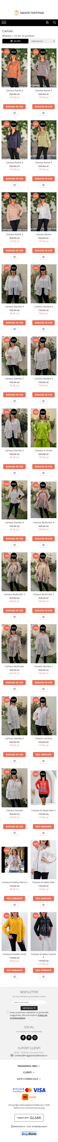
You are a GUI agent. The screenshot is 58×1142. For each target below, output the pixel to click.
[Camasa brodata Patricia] (15, 860)
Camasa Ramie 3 (43, 162)
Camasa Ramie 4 (14, 162)
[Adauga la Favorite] (14, 113)
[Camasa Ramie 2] (15, 211)
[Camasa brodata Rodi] (44, 859)
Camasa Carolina (43, 738)
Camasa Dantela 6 (43, 378)
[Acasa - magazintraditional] (29, 12)
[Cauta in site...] (54, 22)
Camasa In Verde (43, 450)
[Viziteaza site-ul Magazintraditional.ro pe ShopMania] (29, 1133)
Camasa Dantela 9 (14, 306)
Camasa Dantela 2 (14, 738)
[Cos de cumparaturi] (47, 22)
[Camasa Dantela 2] (15, 715)
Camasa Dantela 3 (43, 666)
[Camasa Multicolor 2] (44, 571)
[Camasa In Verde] (44, 427)
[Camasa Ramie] (44, 211)
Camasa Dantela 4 (14, 522)
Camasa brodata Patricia (14, 882)
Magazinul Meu (28, 1065)
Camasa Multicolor (14, 666)
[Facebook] (23, 1037)
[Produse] (4, 23)
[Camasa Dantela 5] (15, 427)
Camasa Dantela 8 (43, 306)
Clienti (27, 1072)
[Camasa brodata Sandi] (15, 931)
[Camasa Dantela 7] (15, 355)
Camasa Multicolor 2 (43, 594)
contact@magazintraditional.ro (30, 1055)
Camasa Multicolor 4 (43, 522)
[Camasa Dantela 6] (44, 355)
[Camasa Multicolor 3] (15, 571)
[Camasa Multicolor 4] (44, 500)
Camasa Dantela (14, 810)
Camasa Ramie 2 (14, 234)
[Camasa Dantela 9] (15, 283)
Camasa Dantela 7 (14, 378)
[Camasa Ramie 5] (44, 67)
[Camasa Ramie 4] (15, 139)
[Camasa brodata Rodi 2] (44, 787)
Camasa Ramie (43, 234)
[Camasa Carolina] (44, 715)
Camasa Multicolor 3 (14, 594)
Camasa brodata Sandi (14, 954)
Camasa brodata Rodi (43, 882)
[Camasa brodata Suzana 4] (44, 931)
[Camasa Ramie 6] (15, 67)
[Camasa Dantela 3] (44, 643)
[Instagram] (35, 1037)
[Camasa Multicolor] (15, 643)
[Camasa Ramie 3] (44, 139)
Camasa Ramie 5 (43, 90)
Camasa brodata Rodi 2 (43, 810)
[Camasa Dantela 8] (44, 283)
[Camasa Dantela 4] (15, 499)
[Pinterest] (29, 1037)
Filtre (17, 41)
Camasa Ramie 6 (14, 90)
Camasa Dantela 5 (14, 450)
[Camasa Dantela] (15, 787)
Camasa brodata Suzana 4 (43, 956)
